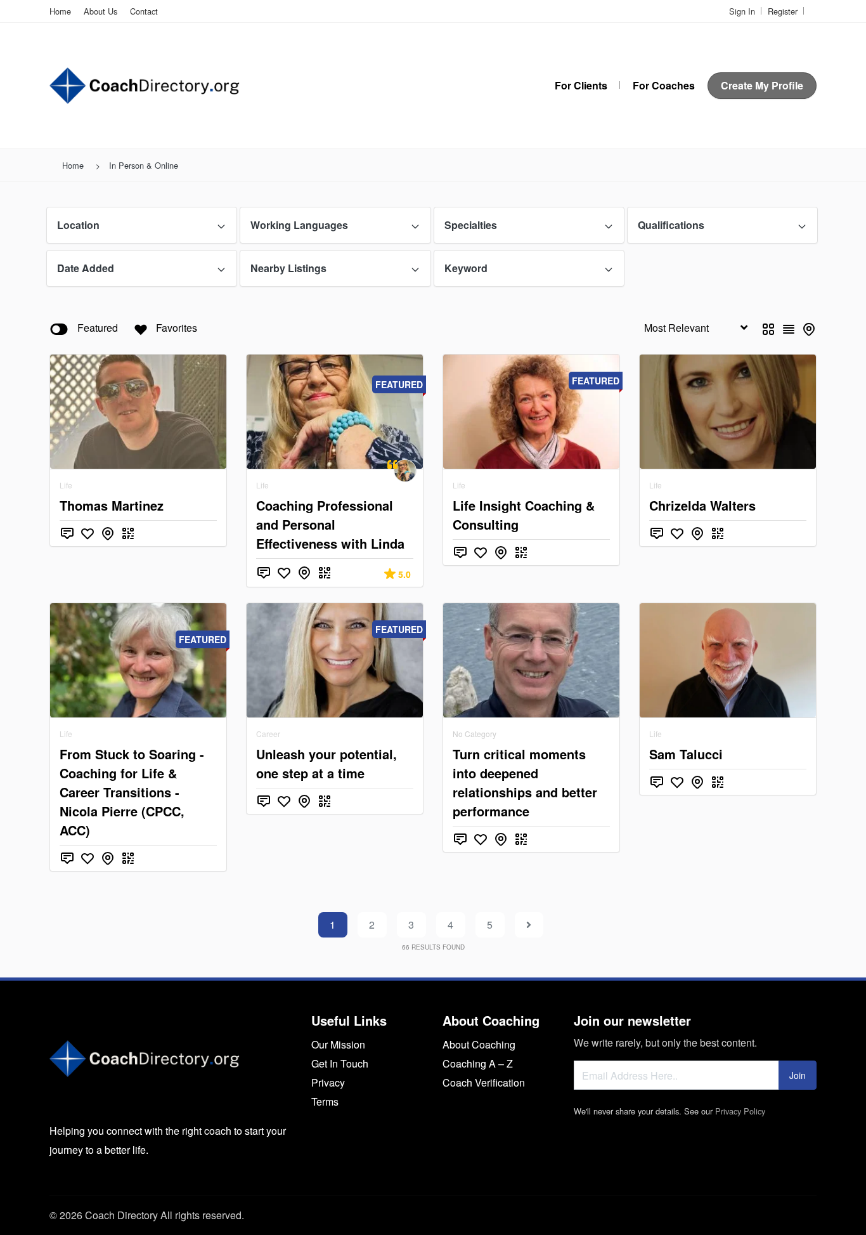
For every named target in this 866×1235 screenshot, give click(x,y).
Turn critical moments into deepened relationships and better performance (525, 782)
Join (797, 1075)
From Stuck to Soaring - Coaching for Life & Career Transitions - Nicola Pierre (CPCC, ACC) (132, 792)
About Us (100, 11)
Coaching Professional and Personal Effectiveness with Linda (330, 524)
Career (268, 733)
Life (66, 485)
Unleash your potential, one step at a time (326, 763)
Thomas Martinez (112, 505)
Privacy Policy (740, 1111)
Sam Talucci (686, 754)
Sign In (742, 11)
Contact (144, 11)
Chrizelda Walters (702, 505)
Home (60, 11)
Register (783, 11)
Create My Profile (762, 85)
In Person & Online (143, 165)
